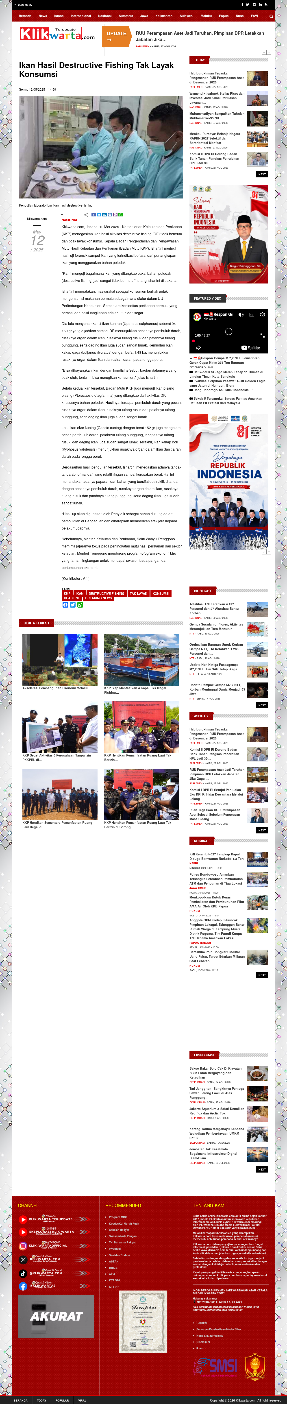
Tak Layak (138, 593)
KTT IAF (114, 1287)
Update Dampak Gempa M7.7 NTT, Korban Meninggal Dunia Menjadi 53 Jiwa (217, 689)
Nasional (105, 15)
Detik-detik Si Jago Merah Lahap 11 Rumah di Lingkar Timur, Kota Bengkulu (226, 374)
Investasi (115, 1249)
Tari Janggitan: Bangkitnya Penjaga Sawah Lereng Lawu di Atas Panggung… (216, 1093)
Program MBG (118, 1217)
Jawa (144, 15)
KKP (67, 593)
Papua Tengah (200, 943)
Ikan (79, 593)
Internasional (81, 15)
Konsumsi (161, 593)
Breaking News (98, 598)
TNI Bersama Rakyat (122, 1242)
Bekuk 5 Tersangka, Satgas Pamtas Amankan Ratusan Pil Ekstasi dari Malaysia (225, 400)
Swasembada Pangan (123, 1236)
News (43, 15)
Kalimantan (164, 15)
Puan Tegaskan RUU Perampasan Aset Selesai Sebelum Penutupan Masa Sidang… (214, 814)
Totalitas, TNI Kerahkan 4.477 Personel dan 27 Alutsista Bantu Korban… (214, 608)
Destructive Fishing (106, 593)
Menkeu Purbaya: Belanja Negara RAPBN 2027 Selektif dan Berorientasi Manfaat (214, 138)
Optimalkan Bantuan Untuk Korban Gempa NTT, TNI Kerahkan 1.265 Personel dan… (216, 649)
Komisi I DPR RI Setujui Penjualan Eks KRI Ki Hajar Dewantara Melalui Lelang (216, 794)
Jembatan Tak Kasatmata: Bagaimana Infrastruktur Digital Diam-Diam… (213, 1153)
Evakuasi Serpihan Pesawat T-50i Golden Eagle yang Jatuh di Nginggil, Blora (227, 383)
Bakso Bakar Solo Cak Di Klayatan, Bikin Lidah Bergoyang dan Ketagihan (216, 1072)
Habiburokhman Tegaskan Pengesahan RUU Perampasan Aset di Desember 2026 (216, 77)
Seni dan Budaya (119, 1255)
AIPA (112, 1274)
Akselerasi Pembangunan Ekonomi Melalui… (56, 688)
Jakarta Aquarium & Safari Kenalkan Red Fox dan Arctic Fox (216, 1110)
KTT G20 (114, 1280)
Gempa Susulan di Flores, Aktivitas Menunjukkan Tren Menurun (216, 626)
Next (269, 52)
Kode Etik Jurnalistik (209, 1336)
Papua (224, 15)
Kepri (193, 863)
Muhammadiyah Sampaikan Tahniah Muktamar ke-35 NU (217, 115)
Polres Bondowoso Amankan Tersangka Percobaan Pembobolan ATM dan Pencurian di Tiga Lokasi (216, 878)
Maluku (206, 15)
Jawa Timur (197, 888)
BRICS (113, 1268)
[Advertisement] (228, 570)
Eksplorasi (197, 1082)
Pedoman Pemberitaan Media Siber (218, 1329)
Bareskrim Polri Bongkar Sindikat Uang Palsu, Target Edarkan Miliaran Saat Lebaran (217, 956)
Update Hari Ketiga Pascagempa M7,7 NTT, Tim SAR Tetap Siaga (214, 666)
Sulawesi (187, 15)
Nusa (240, 15)
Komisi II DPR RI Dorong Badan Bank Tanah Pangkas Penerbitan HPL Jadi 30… (214, 158)
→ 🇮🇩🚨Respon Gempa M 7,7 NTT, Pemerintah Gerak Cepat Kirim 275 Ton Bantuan (224, 360)
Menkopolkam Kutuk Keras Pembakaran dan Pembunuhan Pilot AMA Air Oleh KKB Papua (216, 901)
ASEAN (114, 1261)
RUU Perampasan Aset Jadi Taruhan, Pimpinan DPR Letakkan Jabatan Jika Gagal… (217, 774)
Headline (72, 598)
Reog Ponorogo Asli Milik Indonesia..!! (223, 390)
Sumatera (126, 15)
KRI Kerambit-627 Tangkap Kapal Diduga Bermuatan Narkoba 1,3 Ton (216, 856)
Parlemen (142, 46)
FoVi (254, 15)
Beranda (25, 15)
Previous (264, 52)
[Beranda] (58, 33)
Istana (59, 15)
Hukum (194, 911)
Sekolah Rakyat (119, 1230)
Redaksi (201, 1323)
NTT (191, 633)
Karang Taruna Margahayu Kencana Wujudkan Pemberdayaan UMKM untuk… (216, 1133)
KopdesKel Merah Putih (124, 1223)
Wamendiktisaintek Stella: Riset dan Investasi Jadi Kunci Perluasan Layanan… (217, 98)
